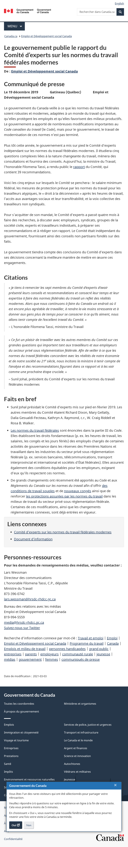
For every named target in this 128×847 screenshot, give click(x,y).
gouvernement (30, 659)
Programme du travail (87, 643)
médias (9, 659)
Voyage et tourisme (16, 740)
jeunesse (103, 654)
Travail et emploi (90, 638)
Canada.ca (10, 36)
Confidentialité (13, 839)
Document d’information (33, 539)
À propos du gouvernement (21, 711)
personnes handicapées (67, 648)
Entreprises (11, 748)
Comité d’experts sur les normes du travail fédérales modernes (63, 532)
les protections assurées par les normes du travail (64, 496)
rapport (79, 166)
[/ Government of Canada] (27, 10)
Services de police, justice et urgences (88, 724)
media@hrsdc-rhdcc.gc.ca (24, 622)
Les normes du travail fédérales (35, 430)
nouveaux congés (77, 491)
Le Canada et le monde (78, 740)
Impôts (8, 772)
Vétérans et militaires (77, 772)
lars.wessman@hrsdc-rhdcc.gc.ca (30, 599)
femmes (51, 659)
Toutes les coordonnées (19, 704)
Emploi (112, 638)
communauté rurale (77, 654)
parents (31, 654)
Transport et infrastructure (81, 732)
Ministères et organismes (80, 704)
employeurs (49, 654)
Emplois (9, 724)
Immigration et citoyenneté (21, 732)
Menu (16, 26)
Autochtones (72, 764)
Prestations (11, 756)
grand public (98, 648)
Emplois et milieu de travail (25, 648)
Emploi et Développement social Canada (46, 36)
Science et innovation (77, 756)
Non (30, 826)
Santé (7, 764)
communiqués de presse (81, 659)
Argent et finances (75, 748)
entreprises (13, 654)
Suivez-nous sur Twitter (22, 628)
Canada (113, 643)
